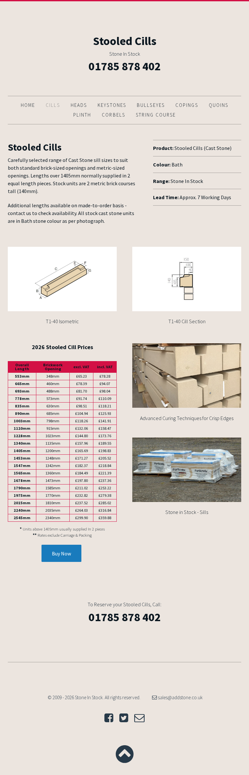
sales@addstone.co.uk (180, 697)
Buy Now (61, 553)
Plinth (82, 115)
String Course (156, 115)
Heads (79, 105)
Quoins (219, 105)
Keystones (112, 105)
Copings (186, 105)
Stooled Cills (124, 41)
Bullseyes (151, 105)
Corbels (113, 115)
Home (28, 105)
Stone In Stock (124, 54)
